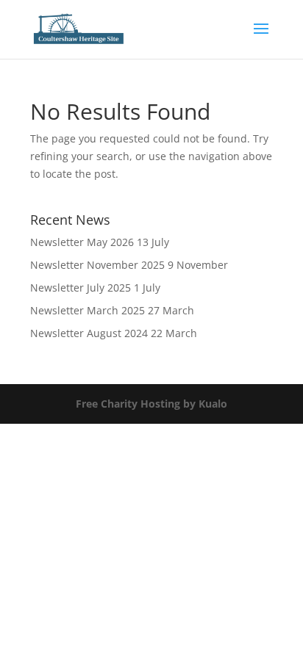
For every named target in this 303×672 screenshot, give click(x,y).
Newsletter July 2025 (80, 288)
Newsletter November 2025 (97, 265)
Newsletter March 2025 (87, 310)
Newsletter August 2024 (89, 333)
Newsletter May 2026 (82, 242)
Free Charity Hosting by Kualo (151, 404)
